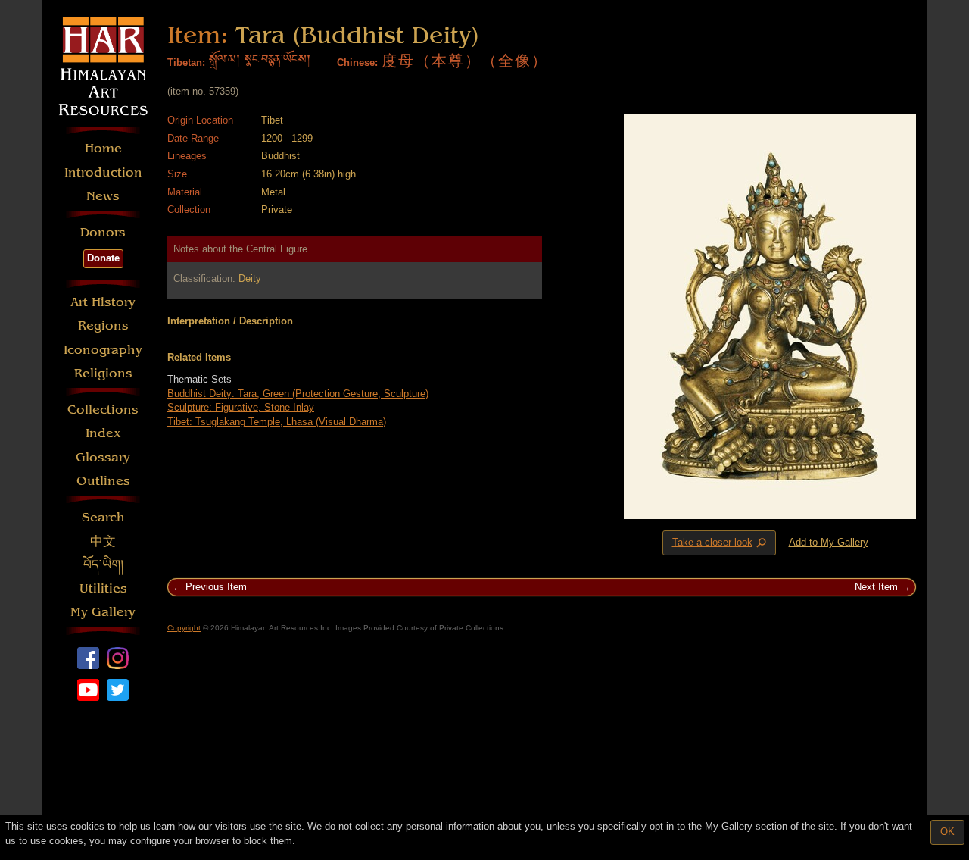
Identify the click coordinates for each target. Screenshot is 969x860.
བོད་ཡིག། (103, 565)
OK (947, 831)
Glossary (103, 457)
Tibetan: (186, 62)
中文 (103, 541)
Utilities (103, 588)
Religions (103, 373)
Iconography (103, 349)
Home (103, 148)
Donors (103, 232)
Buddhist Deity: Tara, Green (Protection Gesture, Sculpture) (297, 393)
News (103, 196)
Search (103, 517)
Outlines (103, 481)
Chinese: (357, 62)
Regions (103, 325)
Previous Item (216, 587)
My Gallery (103, 612)
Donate (103, 258)
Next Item (876, 587)
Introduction (103, 172)
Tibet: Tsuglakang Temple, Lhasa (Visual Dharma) (276, 421)
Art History (103, 302)
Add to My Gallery (828, 542)
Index (103, 433)
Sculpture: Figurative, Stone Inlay (240, 407)
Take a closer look (720, 543)
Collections (103, 409)
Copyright (184, 628)
